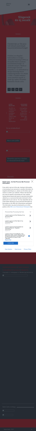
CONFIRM (11, 243)
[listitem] (18, 212)
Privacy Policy (27, 249)
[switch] (29, 215)
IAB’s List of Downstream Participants (20, 206)
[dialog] (18, 215)
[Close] (32, 182)
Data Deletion (8, 249)
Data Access (18, 249)
